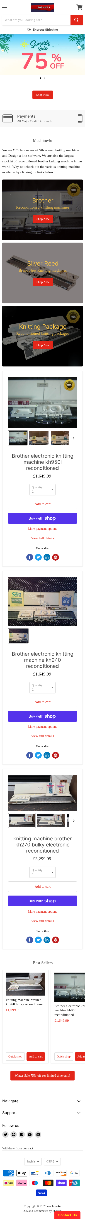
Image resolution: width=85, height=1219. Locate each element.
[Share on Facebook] (29, 557)
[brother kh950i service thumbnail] (59, 438)
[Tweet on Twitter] (38, 557)
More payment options (42, 528)
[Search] (76, 20)
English (31, 1161)
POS (25, 1210)
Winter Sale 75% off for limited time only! (42, 1075)
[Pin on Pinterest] (55, 557)
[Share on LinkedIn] (47, 557)
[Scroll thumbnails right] (72, 438)
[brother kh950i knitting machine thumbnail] (39, 438)
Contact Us (67, 1215)
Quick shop (15, 1056)
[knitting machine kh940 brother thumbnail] (18, 636)
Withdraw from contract (17, 1148)
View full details (42, 538)
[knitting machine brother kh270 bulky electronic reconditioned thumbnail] (21, 820)
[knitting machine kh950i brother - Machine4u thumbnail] (17, 438)
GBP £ (50, 1161)
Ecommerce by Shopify (48, 1210)
